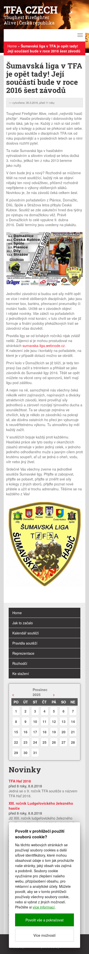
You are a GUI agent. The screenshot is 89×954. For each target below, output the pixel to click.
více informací (44, 907)
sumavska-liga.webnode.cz (43, 345)
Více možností (44, 935)
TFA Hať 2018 (20, 781)
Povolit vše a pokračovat (44, 919)
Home (12, 45)
